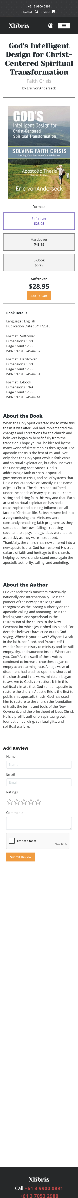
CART (47, 11)
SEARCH (28, 11)
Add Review (15, 748)
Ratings (12, 792)
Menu (64, 25)
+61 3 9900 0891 (39, 6)
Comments (15, 812)
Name (11, 756)
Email (10, 774)
